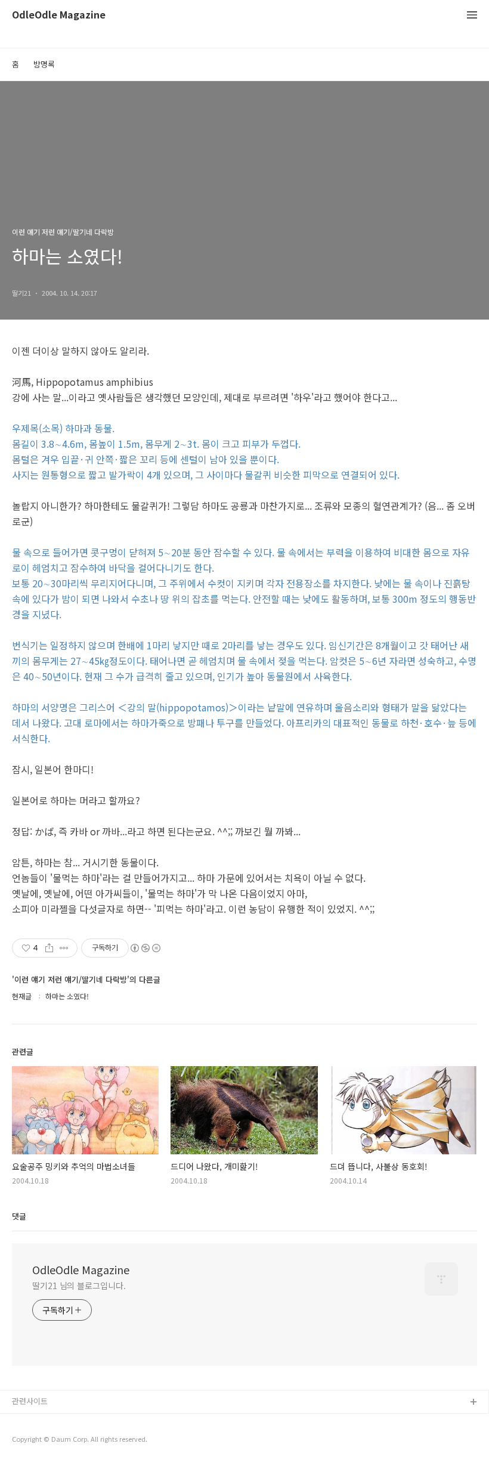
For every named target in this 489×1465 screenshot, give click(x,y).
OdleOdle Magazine (59, 15)
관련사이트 (30, 1401)
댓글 (19, 1216)
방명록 (44, 64)
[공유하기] (49, 948)
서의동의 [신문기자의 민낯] (57, 1421)
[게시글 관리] (64, 948)
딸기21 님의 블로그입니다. (79, 1285)
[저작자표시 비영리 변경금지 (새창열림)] (145, 948)
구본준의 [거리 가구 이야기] (58, 1441)
